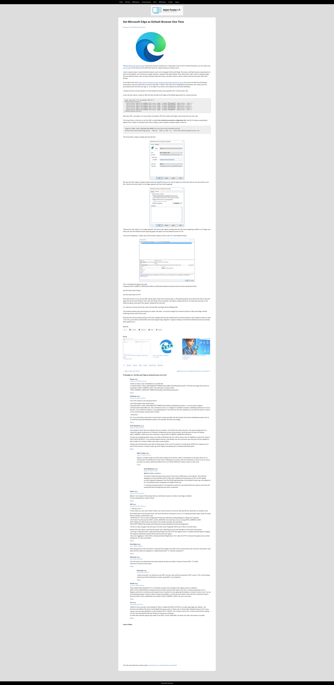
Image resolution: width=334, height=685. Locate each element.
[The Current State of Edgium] (167, 347)
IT (124, 365)
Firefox (145, 365)
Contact (170, 2)
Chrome (135, 365)
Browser (129, 365)
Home (121, 2)
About (155, 2)
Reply (132, 393)
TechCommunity (146, 2)
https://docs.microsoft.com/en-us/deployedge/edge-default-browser (161, 82)
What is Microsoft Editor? (131, 371)
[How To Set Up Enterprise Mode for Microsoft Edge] (137, 347)
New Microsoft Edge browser (135, 66)
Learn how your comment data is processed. (162, 665)
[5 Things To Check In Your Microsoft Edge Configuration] (196, 347)
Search (177, 2)
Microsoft (160, 365)
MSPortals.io (135, 2)
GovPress (170, 683)
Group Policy (152, 365)
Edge (140, 365)
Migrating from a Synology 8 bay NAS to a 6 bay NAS (194, 371)
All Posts (127, 2)
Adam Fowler (141, 27)
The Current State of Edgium (161, 355)
